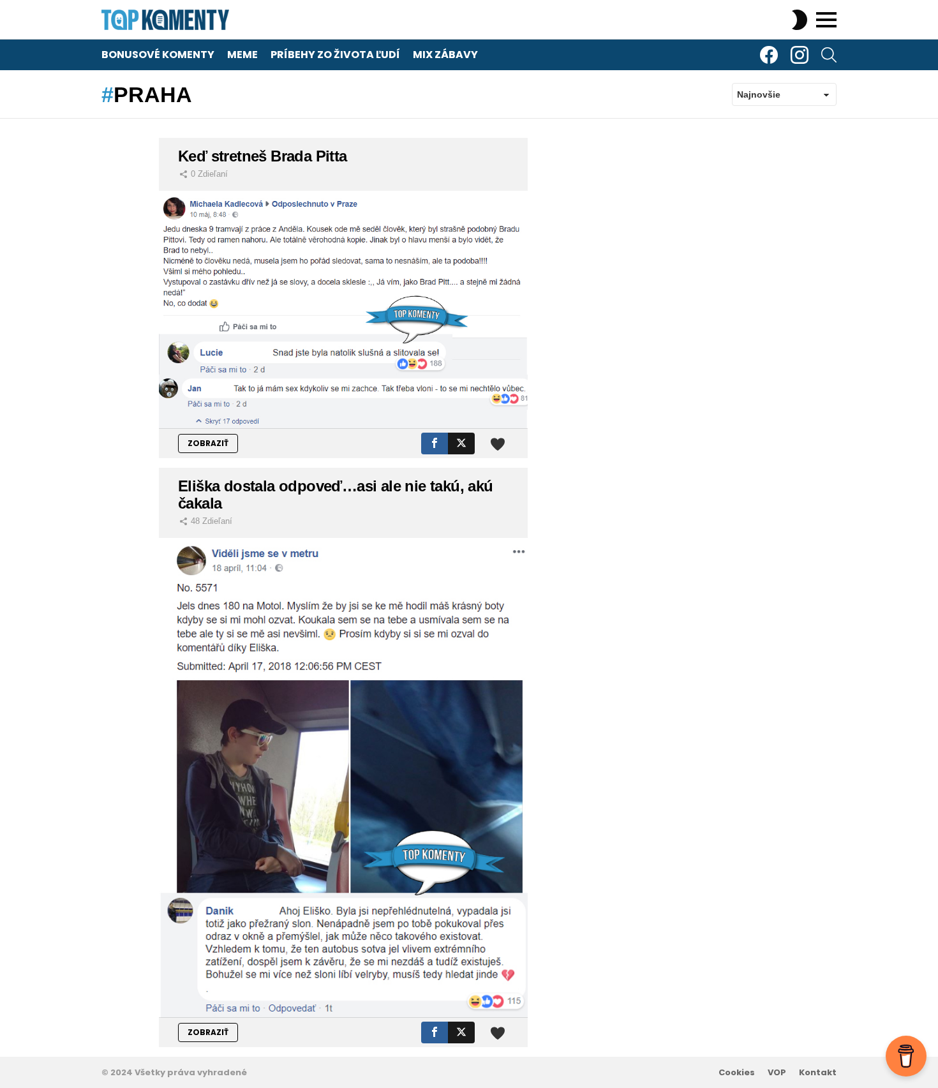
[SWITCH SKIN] (799, 20)
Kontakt (818, 1073)
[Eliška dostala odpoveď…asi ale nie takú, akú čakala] (343, 778)
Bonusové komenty (157, 54)
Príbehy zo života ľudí (335, 54)
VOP (777, 1073)
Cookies (736, 1073)
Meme (242, 54)
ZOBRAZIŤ (208, 443)
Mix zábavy (445, 54)
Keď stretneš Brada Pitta (262, 156)
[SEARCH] (829, 55)
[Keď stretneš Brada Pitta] (343, 309)
